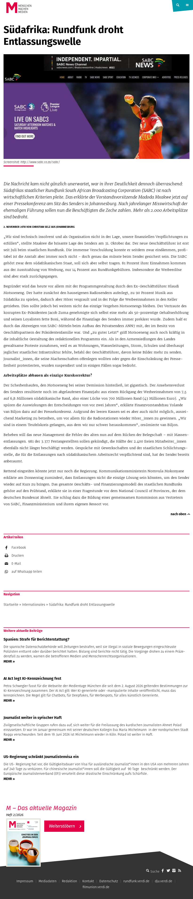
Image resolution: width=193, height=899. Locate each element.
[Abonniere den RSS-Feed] (179, 870)
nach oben (178, 514)
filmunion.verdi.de (96, 887)
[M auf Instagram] (174, 870)
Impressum (24, 881)
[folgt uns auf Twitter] (168, 870)
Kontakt (88, 881)
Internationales (33, 604)
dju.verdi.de (163, 881)
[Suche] (147, 870)
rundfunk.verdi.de (136, 881)
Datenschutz (108, 881)
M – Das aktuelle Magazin (41, 808)
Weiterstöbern (62, 826)
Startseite (11, 604)
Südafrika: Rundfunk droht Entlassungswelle (82, 604)
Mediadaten (47, 881)
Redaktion (69, 881)
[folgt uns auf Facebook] (162, 870)
